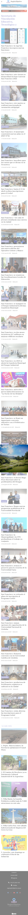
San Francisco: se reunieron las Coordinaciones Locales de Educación (13, 277)
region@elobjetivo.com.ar (14, 888)
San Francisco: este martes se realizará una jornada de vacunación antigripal (13, 105)
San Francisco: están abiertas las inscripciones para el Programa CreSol (13, 713)
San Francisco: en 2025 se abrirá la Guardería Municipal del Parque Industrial (13, 363)
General (4, 270)
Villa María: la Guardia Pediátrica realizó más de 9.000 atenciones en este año (14, 801)
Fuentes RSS (14, 875)
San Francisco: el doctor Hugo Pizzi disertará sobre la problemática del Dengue (13, 479)
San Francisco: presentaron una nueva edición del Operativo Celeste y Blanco (12, 248)
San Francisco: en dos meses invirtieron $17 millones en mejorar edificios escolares (12, 334)
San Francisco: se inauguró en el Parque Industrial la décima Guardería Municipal (13, 306)
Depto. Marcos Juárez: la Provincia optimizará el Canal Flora (13, 747)
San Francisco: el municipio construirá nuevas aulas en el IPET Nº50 (13, 134)
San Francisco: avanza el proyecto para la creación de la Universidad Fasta (13, 567)
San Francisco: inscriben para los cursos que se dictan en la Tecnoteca (13, 162)
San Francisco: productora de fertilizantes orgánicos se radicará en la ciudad (13, 684)
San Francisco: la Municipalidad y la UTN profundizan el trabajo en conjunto (11, 538)
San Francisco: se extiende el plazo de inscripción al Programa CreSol (13, 596)
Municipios (5, 41)
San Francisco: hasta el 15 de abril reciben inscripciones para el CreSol (13, 191)
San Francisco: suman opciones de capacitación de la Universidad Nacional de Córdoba (13, 626)
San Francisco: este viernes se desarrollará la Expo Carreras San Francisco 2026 (13, 76)
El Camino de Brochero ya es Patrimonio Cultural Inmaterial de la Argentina (14, 774)
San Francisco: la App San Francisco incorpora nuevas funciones (12, 48)
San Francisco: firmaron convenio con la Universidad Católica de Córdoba (13, 656)
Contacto (14, 872)
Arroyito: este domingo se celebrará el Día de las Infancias (13, 854)
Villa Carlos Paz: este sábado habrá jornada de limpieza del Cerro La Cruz (14, 827)
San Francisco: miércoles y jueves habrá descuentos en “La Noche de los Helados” (12, 391)
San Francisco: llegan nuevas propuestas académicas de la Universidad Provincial (13, 508)
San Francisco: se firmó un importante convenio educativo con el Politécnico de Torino (12, 421)
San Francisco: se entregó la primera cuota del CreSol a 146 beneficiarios (13, 451)
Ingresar (14, 878)
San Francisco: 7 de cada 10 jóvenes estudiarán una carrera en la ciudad (14, 220)
